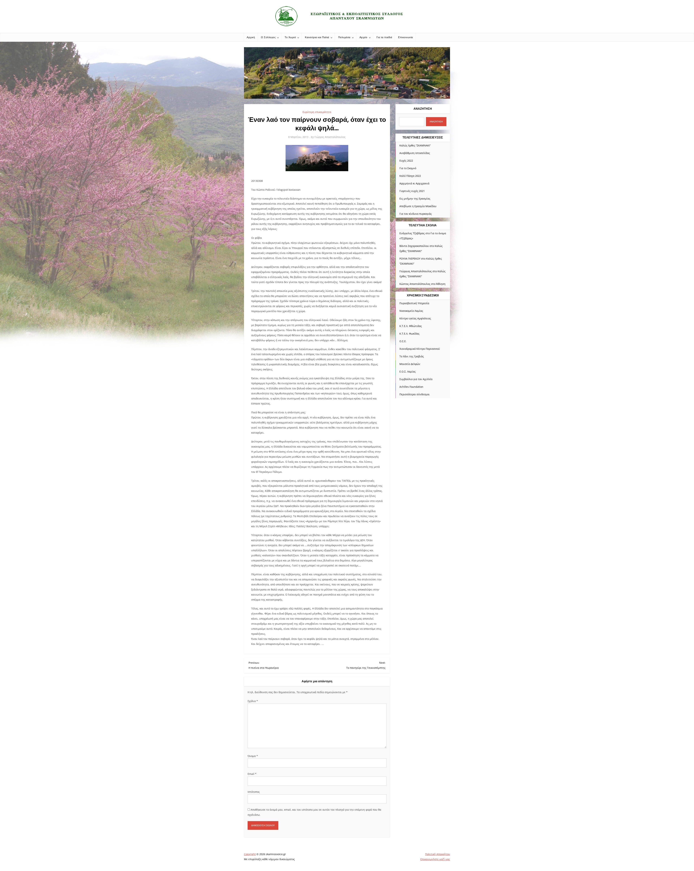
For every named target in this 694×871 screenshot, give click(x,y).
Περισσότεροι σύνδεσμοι (414, 394)
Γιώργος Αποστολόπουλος (330, 137)
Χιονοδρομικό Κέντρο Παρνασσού (419, 348)
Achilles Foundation (411, 386)
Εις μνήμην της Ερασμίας (414, 198)
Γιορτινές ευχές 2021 (412, 191)
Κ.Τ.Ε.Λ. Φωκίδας (409, 333)
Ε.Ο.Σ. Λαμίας (407, 371)
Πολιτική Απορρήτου (437, 854)
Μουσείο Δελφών (409, 364)
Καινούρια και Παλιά (317, 37)
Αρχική (251, 37)
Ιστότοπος (254, 791)
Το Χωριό (290, 37)
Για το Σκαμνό (407, 168)
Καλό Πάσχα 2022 (410, 175)
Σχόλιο (253, 701)
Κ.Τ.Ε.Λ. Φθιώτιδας (410, 326)
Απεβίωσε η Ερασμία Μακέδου (417, 206)
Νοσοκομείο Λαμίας (411, 311)
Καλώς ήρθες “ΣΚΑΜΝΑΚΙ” (415, 145)
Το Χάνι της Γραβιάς (411, 356)
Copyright (250, 854)
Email (252, 774)
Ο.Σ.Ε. (402, 341)
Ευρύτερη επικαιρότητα (317, 112)
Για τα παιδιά (384, 37)
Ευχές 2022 (406, 160)
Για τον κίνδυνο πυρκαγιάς (415, 213)
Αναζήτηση (423, 109)
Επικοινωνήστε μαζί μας (435, 859)
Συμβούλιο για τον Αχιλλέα (415, 379)
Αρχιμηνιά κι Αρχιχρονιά (414, 183)
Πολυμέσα (344, 37)
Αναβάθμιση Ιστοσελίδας (414, 153)
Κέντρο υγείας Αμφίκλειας (415, 318)
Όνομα (253, 756)
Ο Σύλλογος (268, 37)
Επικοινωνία (405, 37)
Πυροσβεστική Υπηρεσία (414, 303)
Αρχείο (363, 37)
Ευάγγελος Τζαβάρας (412, 233)
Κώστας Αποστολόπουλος (414, 284)
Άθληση (440, 284)
